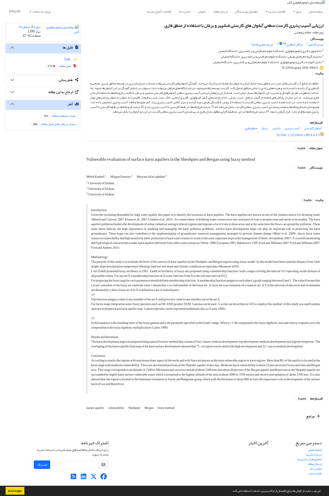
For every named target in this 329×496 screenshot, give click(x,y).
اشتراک (42, 464)
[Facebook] (104, 478)
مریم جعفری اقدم (262, 44)
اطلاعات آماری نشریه (159, 12)
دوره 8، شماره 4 (30, 27)
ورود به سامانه (41, 12)
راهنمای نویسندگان (246, 12)
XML (67, 59)
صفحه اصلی (316, 12)
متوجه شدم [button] (15, 490)
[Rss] (73, 478)
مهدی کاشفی (316, 44)
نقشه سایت (315, 473)
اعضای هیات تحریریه (309, 459)
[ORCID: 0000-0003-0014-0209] (280, 43)
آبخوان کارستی (313, 128)
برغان (264, 128)
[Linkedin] (83, 478)
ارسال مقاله (221, 12)
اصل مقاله (59, 66)
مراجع (310, 416)
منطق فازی (251, 128)
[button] (230, 491)
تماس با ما (185, 12)
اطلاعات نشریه (276, 12)
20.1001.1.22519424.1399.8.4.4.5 (298, 135)
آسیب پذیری (292, 128)
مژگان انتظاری (294, 44)
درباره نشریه (314, 454)
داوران (202, 12)
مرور (298, 12)
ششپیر (276, 128)
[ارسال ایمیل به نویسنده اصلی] (284, 43)
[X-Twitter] (93, 478)
